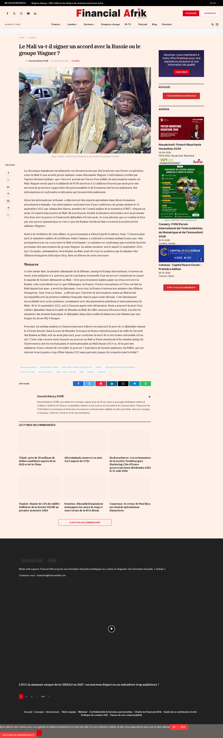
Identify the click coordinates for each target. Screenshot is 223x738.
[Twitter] (8, 180)
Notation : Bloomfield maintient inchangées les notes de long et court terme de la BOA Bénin (83, 507)
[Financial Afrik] (111, 13)
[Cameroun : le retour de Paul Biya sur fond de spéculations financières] (130, 488)
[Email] (8, 201)
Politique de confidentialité (18, 735)
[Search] (212, 24)
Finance (55, 24)
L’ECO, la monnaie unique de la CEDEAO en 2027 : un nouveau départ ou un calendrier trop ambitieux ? (89, 684)
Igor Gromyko (45, 372)
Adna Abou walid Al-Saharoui (77, 367)
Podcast (142, 24)
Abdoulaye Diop (28, 367)
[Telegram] (8, 208)
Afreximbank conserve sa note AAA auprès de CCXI (83, 459)
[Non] (39, 733)
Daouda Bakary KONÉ (38, 61)
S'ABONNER (191, 13)
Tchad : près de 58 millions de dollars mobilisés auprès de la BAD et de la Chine (37, 461)
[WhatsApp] (8, 215)
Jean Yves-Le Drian (66, 372)
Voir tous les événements (181, 287)
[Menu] (217, 24)
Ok (174, 727)
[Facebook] (8, 173)
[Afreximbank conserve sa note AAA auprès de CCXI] (85, 442)
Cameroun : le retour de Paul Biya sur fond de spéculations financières (130, 507)
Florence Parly (27, 372)
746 (43, 696)
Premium (167, 24)
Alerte (98, 367)
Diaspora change (110, 24)
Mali (82, 372)
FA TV (128, 24)
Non (183, 727)
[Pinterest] (8, 194)
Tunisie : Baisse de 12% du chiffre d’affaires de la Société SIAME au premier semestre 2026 (39, 507)
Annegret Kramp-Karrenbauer (120, 367)
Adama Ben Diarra (49, 367)
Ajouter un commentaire (85, 522)
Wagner (102, 372)
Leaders (72, 24)
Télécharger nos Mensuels (181, 96)
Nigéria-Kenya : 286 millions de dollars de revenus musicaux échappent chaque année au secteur (69, 3)
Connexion (210, 13)
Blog (213, 3)
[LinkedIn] (8, 187)
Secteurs (89, 24)
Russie (91, 372)
